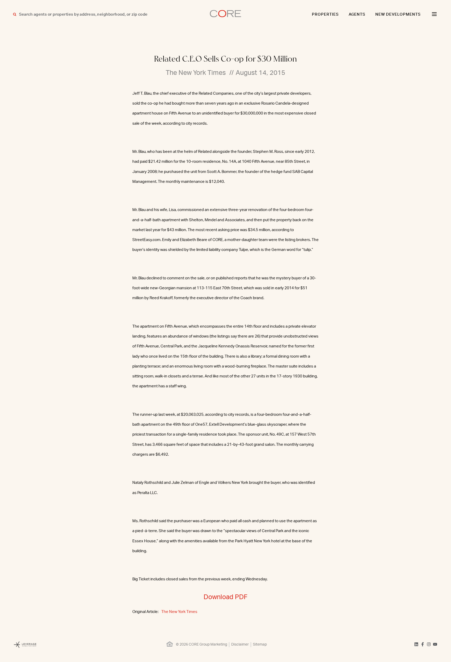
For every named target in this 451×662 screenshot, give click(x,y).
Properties (325, 14)
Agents (357, 14)
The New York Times (179, 612)
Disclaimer (240, 644)
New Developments (398, 14)
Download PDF (225, 597)
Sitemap (260, 644)
